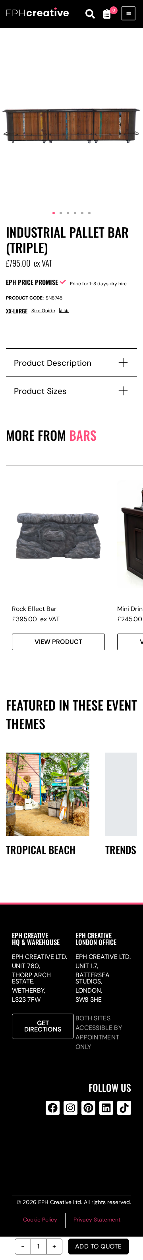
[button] (53, 213)
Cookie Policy (40, 1219)
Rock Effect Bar (34, 609)
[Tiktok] (124, 1108)
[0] (106, 14)
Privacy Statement (96, 1219)
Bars (83, 435)
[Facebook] (53, 1108)
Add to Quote (98, 1246)
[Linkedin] (106, 1108)
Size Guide (43, 310)
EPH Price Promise (32, 282)
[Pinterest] (88, 1108)
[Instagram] (70, 1108)
